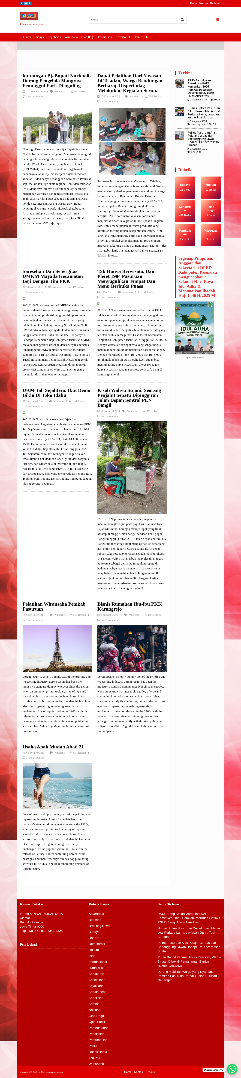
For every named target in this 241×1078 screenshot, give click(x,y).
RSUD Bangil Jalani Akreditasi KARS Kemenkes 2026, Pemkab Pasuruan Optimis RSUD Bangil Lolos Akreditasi (201, 88)
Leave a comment (35, 96)
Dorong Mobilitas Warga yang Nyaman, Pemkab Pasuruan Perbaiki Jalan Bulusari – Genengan (188, 976)
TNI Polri (212, 124)
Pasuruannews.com (32, 24)
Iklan (92, 956)
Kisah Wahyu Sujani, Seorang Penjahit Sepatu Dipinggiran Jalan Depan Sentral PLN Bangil (129, 397)
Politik (93, 1046)
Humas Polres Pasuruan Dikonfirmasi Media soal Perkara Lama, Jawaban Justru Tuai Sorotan (204, 112)
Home (193, 3)
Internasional (98, 962)
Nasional (95, 1010)
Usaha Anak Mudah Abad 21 (53, 746)
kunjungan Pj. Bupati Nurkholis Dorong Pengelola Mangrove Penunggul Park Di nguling (57, 80)
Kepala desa (97, 992)
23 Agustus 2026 (198, 121)
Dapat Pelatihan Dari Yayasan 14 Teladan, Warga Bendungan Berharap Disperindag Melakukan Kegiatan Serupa (129, 83)
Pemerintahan (99, 1028)
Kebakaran (96, 974)
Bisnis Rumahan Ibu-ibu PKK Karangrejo (129, 606)
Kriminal (94, 1004)
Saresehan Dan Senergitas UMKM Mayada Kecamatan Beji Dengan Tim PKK (53, 276)
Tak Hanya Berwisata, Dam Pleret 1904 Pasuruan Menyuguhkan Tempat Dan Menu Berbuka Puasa (126, 278)
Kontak (203, 3)
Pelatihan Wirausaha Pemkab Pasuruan (54, 606)
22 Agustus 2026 (198, 149)
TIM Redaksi (80, 91)
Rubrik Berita (98, 1052)
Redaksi (215, 3)
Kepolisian (54, 37)
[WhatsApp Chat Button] (232, 1069)
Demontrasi (97, 944)
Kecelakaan (97, 980)
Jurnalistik (96, 968)
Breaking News (198, 124)
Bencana (95, 920)
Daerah (217, 99)
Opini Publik (141, 37)
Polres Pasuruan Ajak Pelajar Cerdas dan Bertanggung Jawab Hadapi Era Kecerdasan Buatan (203, 139)
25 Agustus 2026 (198, 99)
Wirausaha (71, 37)
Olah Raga (87, 37)
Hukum (26, 37)
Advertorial (123, 37)
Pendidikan (105, 37)
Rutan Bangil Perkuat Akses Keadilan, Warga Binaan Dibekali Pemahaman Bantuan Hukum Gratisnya (189, 961)
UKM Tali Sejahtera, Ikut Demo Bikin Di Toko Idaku (56, 392)
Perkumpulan (98, 1040)
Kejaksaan (96, 986)
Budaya (39, 37)
